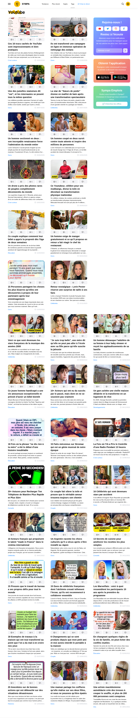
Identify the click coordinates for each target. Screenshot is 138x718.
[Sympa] (22, 4)
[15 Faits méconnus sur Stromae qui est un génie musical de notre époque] (69, 428)
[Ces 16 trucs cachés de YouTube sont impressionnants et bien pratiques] (26, 28)
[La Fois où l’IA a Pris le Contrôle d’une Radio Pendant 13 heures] (111, 428)
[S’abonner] (125, 50)
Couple (53, 508)
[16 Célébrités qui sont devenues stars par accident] (111, 475)
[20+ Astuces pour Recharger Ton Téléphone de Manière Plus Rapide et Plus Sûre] (26, 475)
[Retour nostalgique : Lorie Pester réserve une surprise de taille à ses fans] (69, 271)
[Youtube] (99, 28)
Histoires (11, 704)
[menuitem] (45, 4)
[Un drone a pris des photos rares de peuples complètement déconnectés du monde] (26, 170)
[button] (12, 39)
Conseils (11, 508)
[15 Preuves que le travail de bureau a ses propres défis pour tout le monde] (26, 570)
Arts (94, 707)
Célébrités (54, 108)
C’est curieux (12, 60)
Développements (99, 407)
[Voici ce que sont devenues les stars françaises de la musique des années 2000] (26, 324)
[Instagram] (115, 28)
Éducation (11, 253)
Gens (52, 60)
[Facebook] (124, 28)
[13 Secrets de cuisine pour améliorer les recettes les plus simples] (111, 523)
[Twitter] (107, 28)
